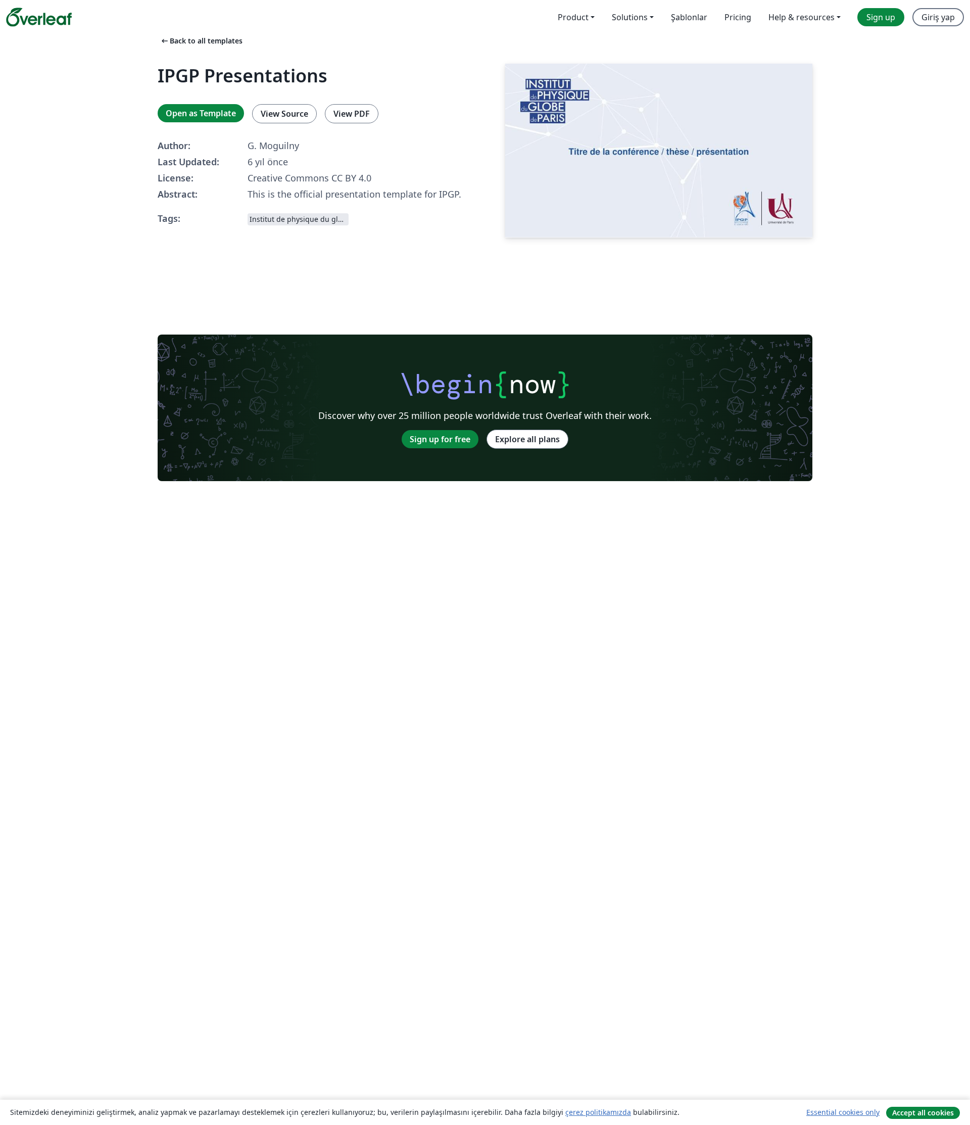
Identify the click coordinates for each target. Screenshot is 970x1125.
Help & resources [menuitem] (801, 17)
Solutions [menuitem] (630, 17)
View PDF (351, 113)
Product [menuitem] (573, 17)
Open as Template (201, 113)
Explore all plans (527, 439)
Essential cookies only (843, 1112)
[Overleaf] (39, 17)
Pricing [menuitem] (737, 17)
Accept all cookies (923, 1112)
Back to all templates (201, 40)
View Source (284, 113)
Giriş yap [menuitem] (938, 17)
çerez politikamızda (598, 1112)
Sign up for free (440, 439)
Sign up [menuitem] (880, 17)
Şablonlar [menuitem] (689, 17)
